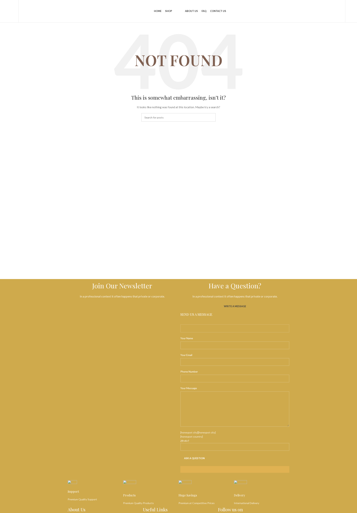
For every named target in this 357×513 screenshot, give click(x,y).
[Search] (15, 11)
